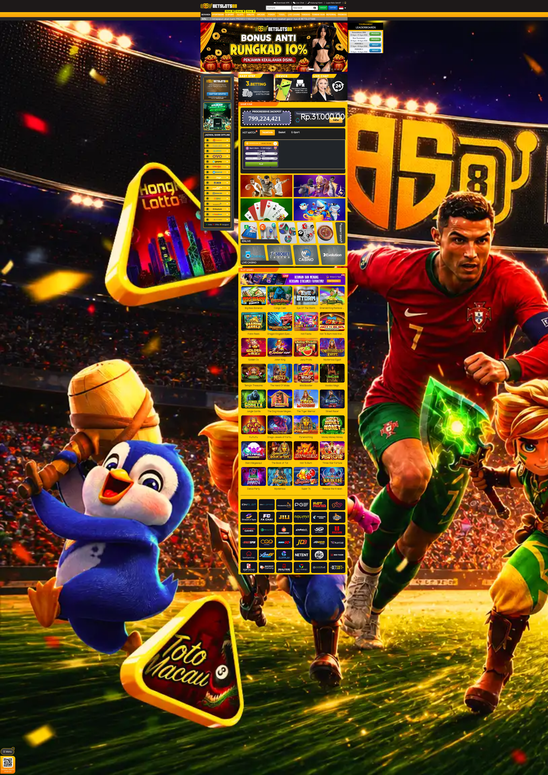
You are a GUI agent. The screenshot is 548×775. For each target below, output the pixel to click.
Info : (204, 18)
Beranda (205, 15)
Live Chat (299, 3)
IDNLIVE (250, 15)
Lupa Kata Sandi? (334, 3)
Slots (240, 15)
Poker (271, 15)
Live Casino (294, 15)
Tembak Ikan (318, 15)
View (336, 117)
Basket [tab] (282, 132)
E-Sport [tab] (295, 132)
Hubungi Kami (316, 3)
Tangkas (305, 15)
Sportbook (218, 15)
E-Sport (230, 15)
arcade (261, 15)
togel (282, 15)
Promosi (342, 15)
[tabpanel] (294, 154)
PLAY (250, 164)
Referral (331, 15)
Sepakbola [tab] (267, 132)
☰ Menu (7, 751)
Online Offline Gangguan (218, 224)
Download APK (283, 3)
